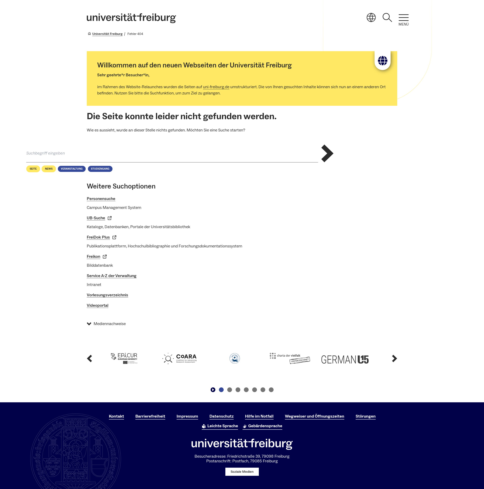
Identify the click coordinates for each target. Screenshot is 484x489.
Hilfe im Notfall (259, 416)
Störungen (366, 416)
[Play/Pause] (213, 389)
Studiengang (100, 169)
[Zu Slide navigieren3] (238, 389)
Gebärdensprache (265, 426)
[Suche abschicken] (327, 153)
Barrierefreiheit (150, 416)
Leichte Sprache (222, 426)
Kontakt (116, 416)
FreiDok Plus (98, 237)
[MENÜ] (404, 17)
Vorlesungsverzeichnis (107, 295)
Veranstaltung (72, 169)
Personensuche (101, 198)
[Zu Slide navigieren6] (263, 389)
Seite (33, 169)
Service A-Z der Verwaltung (112, 275)
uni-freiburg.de (216, 87)
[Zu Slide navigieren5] (254, 389)
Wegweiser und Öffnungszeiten (314, 416)
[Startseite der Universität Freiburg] (131, 18)
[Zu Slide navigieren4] (246, 389)
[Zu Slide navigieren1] (221, 389)
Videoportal (97, 305)
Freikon (93, 256)
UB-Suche (96, 218)
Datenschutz (221, 416)
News (49, 169)
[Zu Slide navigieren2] (229, 389)
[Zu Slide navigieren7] (271, 389)
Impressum (187, 416)
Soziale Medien (242, 472)
